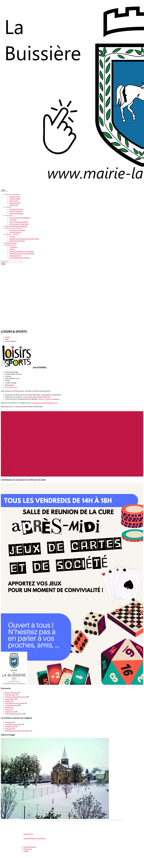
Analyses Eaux (10, 695)
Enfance (8, 709)
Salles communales (16, 213)
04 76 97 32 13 (28, 834)
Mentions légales (30, 847)
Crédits (26, 851)
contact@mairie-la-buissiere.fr (35, 838)
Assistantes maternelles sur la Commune (24, 239)
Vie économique (15, 203)
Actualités (8, 722)
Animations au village (17, 230)
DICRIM (7, 707)
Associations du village (13, 724)
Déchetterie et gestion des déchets (21, 253)
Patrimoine (13, 201)
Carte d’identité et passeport (19, 258)
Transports (13, 247)
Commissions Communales (15, 703)
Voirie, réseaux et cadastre (18, 222)
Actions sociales (11, 693)
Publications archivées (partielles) (17, 731)
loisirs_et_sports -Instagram (49, 399)
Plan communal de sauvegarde (16, 226)
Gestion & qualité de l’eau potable (21, 251)
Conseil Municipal (11, 705)
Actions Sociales (11, 243)
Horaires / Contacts (16, 209)
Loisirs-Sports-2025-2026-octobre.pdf (36, 397)
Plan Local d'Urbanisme (13, 714)
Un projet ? (13, 220)
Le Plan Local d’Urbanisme (18, 224)
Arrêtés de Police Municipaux (15, 697)
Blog (7, 339)
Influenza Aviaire (15, 255)
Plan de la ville (14, 196)
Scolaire (12, 237)
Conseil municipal (15, 211)
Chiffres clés (13, 205)
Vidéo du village (14, 199)
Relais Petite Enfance (17, 241)
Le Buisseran (9, 711)
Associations (9, 699)
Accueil (7, 337)
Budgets (8, 701)
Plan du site (28, 849)
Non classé (9, 728)
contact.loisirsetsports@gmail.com (44, 403)
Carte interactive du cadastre (19, 218)
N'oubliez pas (10, 726)
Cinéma (12, 249)
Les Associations (15, 232)
